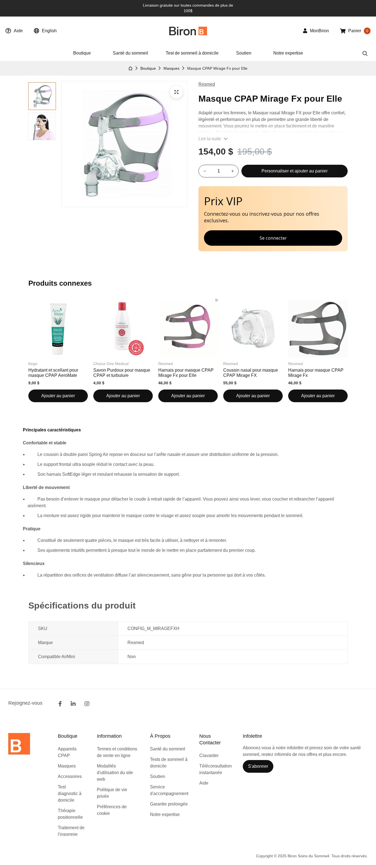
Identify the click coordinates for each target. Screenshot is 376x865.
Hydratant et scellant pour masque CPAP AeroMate (53, 372)
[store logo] (188, 31)
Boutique (148, 68)
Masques (171, 68)
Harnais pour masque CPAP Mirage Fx (316, 372)
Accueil (131, 68)
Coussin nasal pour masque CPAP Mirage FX (250, 372)
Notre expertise (288, 53)
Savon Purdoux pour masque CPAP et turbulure (121, 372)
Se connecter (273, 238)
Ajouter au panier (58, 395)
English (49, 30)
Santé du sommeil (130, 53)
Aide (18, 30)
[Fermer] (340, 194)
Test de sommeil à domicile (192, 53)
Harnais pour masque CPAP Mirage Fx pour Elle (186, 372)
